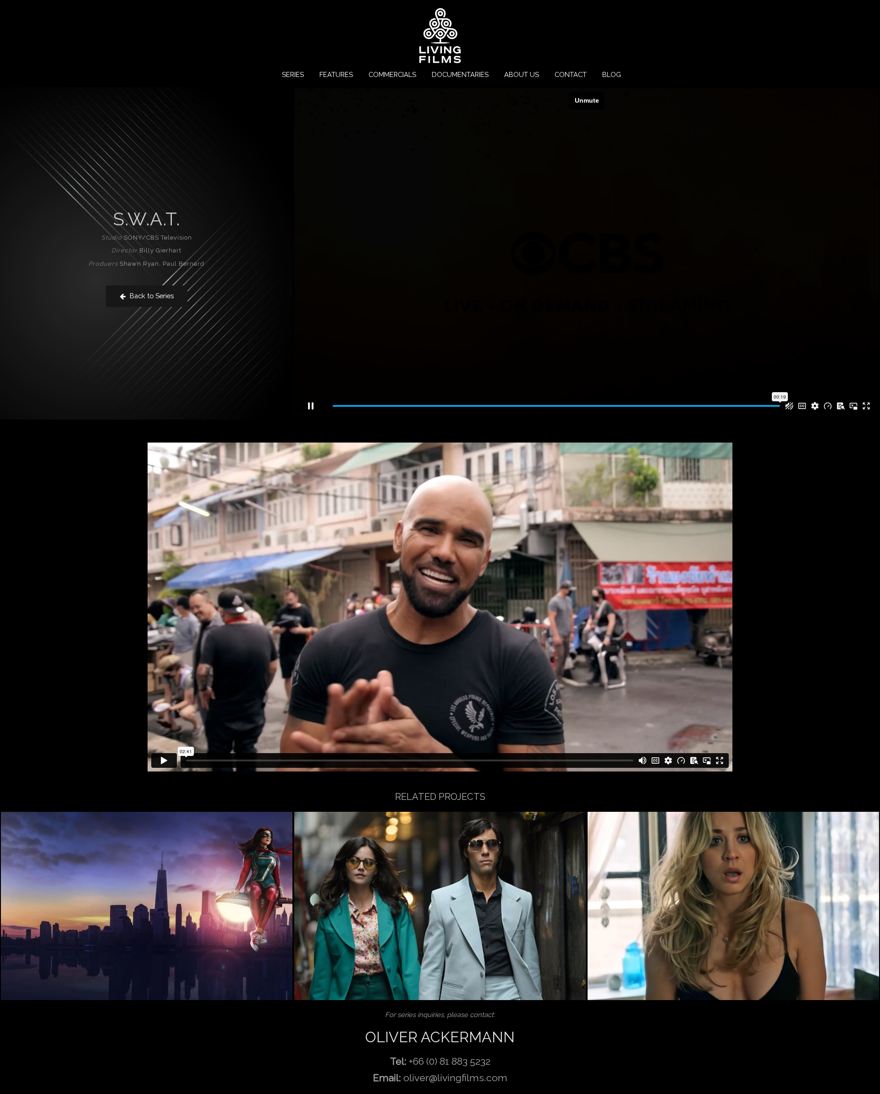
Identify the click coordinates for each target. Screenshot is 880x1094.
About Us (521, 74)
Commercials (392, 74)
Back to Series (151, 296)
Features (336, 74)
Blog (611, 74)
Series (293, 74)
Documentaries (460, 74)
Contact (571, 74)
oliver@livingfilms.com (455, 1077)
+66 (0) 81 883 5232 (449, 1061)
